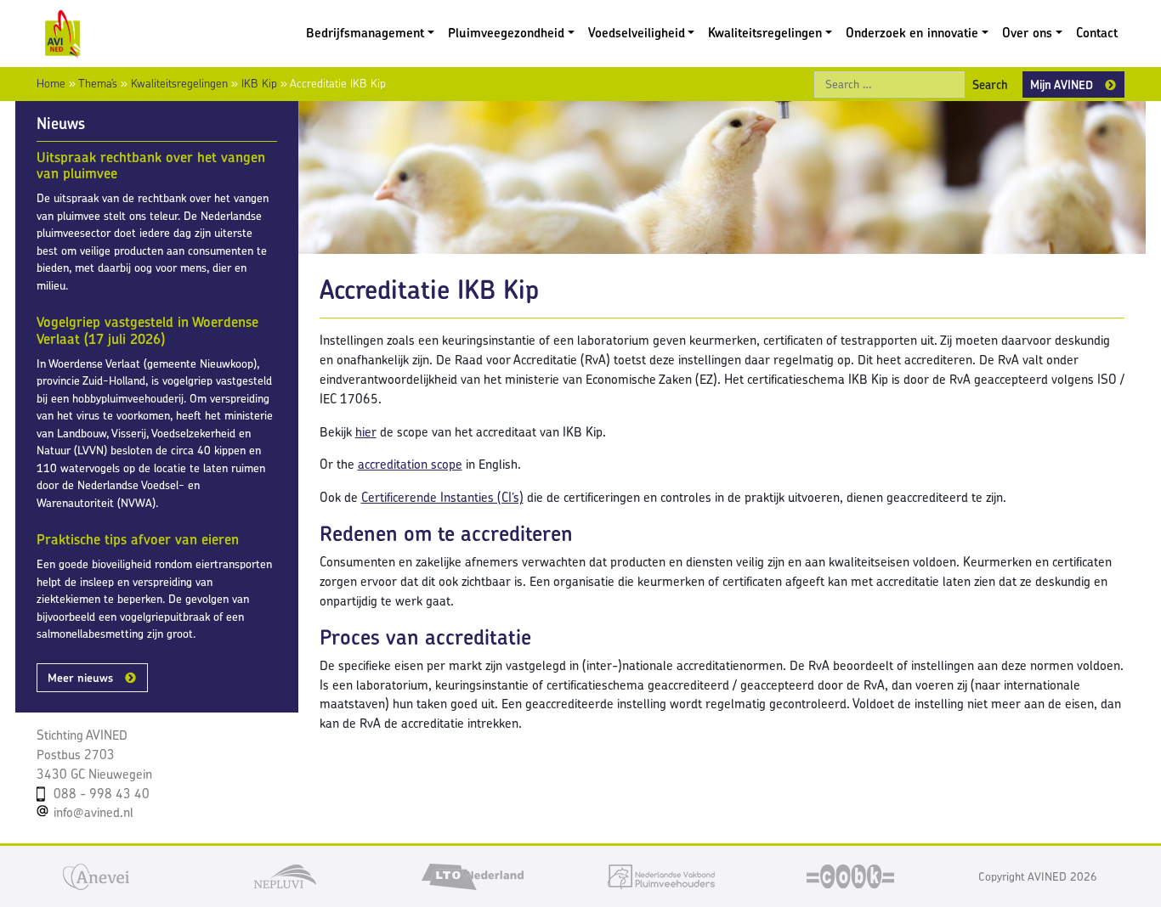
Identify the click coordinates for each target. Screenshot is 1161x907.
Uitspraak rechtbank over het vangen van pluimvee (151, 165)
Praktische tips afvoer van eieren (138, 539)
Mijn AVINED (1061, 84)
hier (366, 432)
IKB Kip (259, 83)
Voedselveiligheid (636, 33)
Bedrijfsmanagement (365, 33)
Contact (1097, 33)
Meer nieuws (80, 677)
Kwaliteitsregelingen (765, 33)
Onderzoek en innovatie (912, 33)
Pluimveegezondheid (506, 33)
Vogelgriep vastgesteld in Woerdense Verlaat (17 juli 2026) (147, 330)
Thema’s (97, 83)
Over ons (1027, 33)
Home (51, 83)
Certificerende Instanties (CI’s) (442, 497)
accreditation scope (410, 464)
